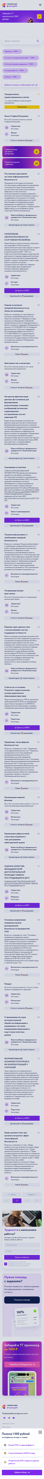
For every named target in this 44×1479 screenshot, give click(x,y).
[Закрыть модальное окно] (40, 1432)
